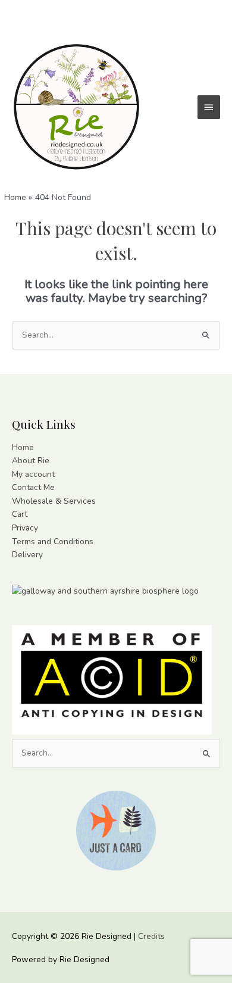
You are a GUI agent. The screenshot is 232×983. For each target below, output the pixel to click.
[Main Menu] (208, 107)
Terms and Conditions (52, 541)
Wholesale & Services (54, 501)
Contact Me (33, 487)
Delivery (27, 554)
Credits (151, 936)
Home (23, 447)
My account (33, 474)
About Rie (30, 460)
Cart (19, 514)
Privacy (25, 527)
